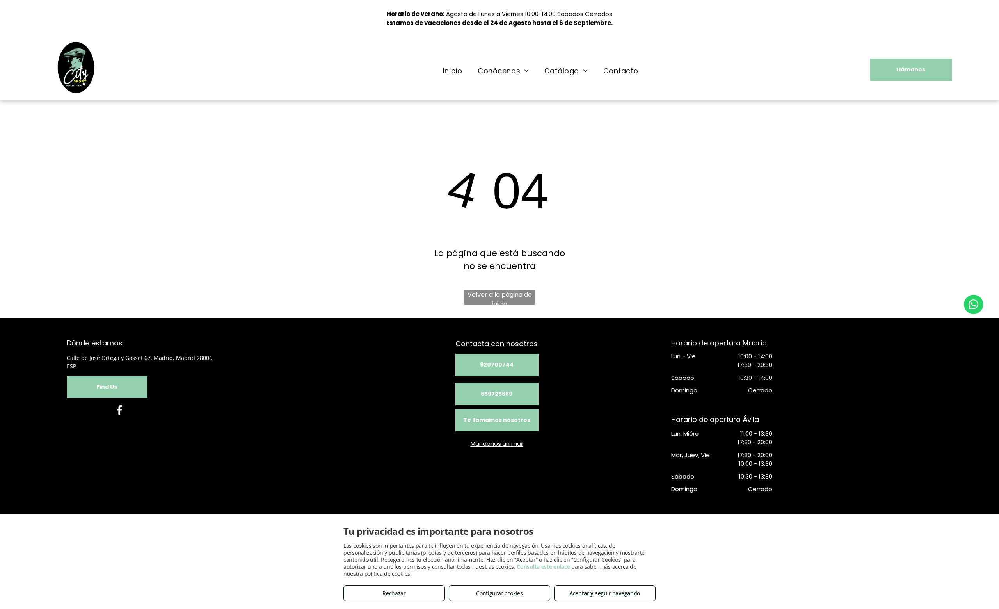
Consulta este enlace (543, 566)
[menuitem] (452, 70)
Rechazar (394, 593)
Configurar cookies (499, 593)
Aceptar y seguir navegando (604, 593)
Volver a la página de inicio (500, 297)
